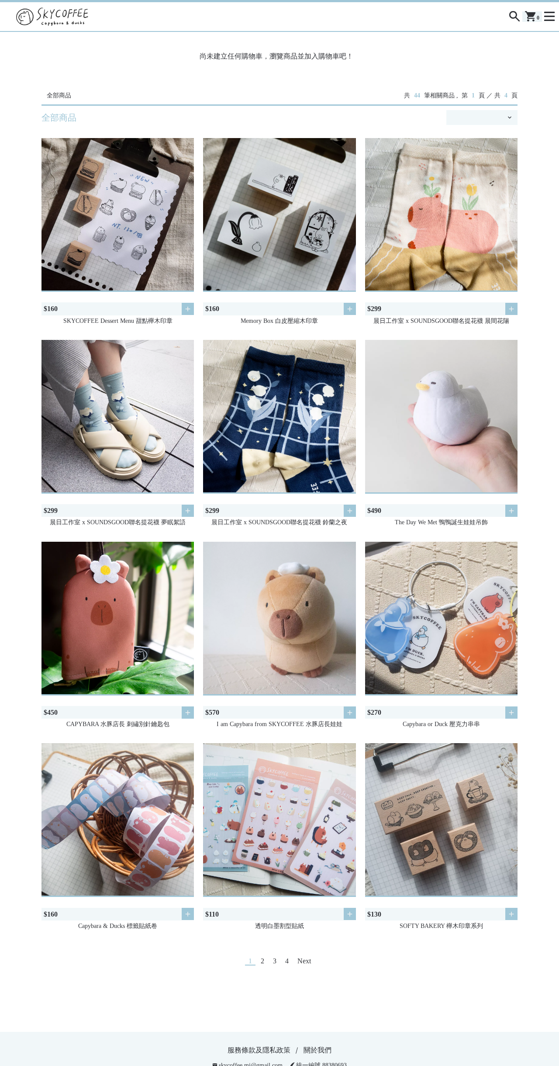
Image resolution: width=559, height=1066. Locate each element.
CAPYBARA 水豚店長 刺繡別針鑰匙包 (117, 724)
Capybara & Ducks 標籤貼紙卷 (117, 926)
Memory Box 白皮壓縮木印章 (279, 321)
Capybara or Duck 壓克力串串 (441, 724)
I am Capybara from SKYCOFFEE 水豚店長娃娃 (279, 724)
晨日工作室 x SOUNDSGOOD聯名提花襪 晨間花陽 (441, 321)
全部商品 (59, 95)
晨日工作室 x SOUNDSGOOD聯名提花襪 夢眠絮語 (118, 522)
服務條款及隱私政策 (259, 1050)
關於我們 (317, 1050)
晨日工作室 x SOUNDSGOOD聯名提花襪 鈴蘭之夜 (279, 522)
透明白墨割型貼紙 (279, 926)
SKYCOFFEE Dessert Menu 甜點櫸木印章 (118, 321)
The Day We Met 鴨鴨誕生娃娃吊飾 (441, 522)
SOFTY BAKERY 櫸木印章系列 (441, 926)
